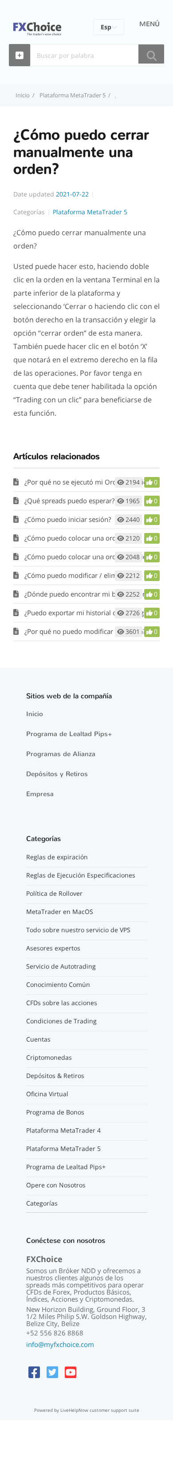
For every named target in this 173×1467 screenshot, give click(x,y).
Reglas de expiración (57, 857)
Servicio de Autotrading (61, 966)
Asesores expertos (53, 948)
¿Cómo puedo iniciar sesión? (67, 519)
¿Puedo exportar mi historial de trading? (85, 612)
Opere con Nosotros (56, 1185)
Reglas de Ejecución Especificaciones (80, 875)
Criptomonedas (49, 1057)
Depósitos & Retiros (55, 1075)
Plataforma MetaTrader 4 (63, 1130)
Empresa (40, 794)
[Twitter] (52, 1372)
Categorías (42, 1203)
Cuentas (38, 1039)
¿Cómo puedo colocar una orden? (75, 537)
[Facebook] (34, 1372)
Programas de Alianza (60, 754)
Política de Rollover (54, 893)
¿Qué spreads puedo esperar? (69, 500)
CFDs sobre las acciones (61, 1002)
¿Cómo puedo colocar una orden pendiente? (91, 556)
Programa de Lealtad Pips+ (69, 733)
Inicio (34, 713)
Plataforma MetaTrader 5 (72, 95)
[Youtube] (70, 1372)
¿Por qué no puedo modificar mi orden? (84, 631)
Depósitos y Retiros (57, 774)
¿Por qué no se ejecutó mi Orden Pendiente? (91, 481)
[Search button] (151, 54)
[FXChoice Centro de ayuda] (37, 23)
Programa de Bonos (55, 1112)
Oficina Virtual (47, 1094)
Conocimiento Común (58, 984)
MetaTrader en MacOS (59, 911)
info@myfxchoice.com (60, 1344)
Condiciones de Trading (61, 1021)
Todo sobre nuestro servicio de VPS (78, 930)
